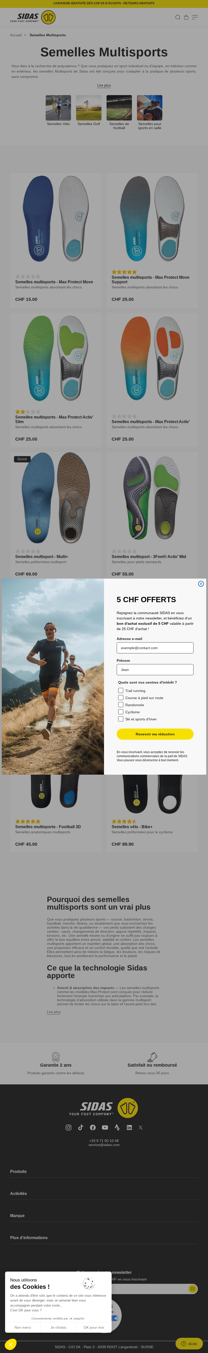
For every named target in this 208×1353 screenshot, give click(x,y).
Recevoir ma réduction (155, 734)
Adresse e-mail (129, 639)
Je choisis (58, 1327)
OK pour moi (94, 1327)
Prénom (123, 660)
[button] (11, 1344)
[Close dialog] (201, 583)
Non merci (22, 1327)
